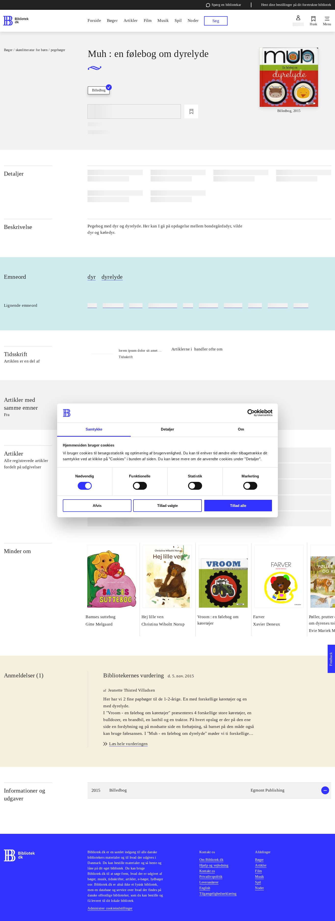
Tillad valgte (167, 505)
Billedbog (98, 90)
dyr (92, 277)
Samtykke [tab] (94, 429)
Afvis (97, 505)
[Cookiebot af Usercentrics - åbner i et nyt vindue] (251, 413)
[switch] (140, 486)
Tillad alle (238, 505)
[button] (209, 790)
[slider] (289, 84)
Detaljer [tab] (167, 429)
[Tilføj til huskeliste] (191, 111)
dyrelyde (112, 277)
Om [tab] (241, 429)
